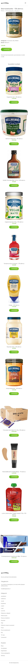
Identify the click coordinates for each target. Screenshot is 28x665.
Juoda (2, 601)
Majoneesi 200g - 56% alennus (14, 346)
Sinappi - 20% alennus (14, 305)
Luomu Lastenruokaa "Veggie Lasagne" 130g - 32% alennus (14, 514)
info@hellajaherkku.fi (5, 588)
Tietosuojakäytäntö (5, 653)
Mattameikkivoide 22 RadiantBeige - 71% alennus (14, 471)
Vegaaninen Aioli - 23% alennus (14, 97)
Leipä (2, 608)
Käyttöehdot (4, 650)
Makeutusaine (4, 615)
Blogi (2, 645)
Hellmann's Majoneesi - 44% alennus (14, 138)
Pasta (2, 627)
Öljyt (2, 622)
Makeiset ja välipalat (5, 613)
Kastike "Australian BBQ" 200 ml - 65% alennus (14, 180)
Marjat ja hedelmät (5, 618)
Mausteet (3, 620)
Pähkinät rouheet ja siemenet (7, 625)
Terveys (3, 635)
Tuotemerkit (9, 40)
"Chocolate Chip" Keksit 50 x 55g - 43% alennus (14, 430)
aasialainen (3, 596)
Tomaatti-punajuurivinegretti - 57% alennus (14, 263)
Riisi (2, 632)
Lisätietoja (6, 49)
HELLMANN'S (15, 40)
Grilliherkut (3, 598)
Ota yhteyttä (4, 648)
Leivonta (3, 610)
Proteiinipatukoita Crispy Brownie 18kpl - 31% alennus (14, 556)
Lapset (2, 606)
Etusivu (2, 10)
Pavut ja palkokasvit (5, 630)
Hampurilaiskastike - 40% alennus (14, 388)
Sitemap (3, 655)
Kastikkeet (3, 603)
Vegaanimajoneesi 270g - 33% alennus (14, 222)
